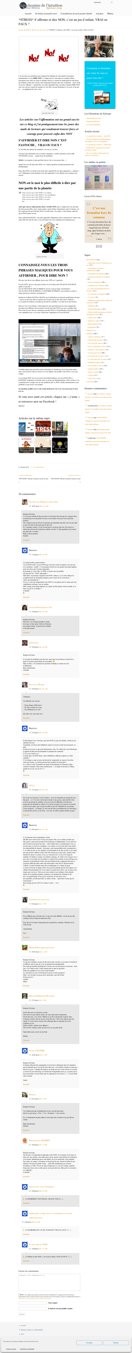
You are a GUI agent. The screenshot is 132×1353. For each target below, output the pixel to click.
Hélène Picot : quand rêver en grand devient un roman (97, 149)
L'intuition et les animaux (98, 284)
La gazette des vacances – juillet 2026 (99, 144)
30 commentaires (38, 467)
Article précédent (25, 475)
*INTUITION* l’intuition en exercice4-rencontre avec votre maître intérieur (97, 419)
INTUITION (93, 258)
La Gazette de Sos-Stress (98, 354)
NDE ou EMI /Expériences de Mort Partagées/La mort (99, 311)
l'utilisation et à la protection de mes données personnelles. (35, 1298)
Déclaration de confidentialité (27, 1349)
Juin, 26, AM (44, 506)
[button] (99, 234)
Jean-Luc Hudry (37, 684)
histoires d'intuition (96, 280)
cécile (32, 785)
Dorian (32, 1094)
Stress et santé (95, 370)
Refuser (116, 1343)
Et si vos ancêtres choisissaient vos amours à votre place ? (97, 154)
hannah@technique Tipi (40, 607)
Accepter (89, 1343)
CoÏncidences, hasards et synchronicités (95, 267)
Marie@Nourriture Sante (41, 947)
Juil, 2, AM (43, 952)
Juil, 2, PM (42, 1000)
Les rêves (93, 295)
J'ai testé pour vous (96, 351)
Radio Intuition (94, 322)
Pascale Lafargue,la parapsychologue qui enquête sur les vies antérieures (98, 140)
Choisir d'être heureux (97, 338)
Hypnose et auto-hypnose (98, 348)
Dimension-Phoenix (93, 121)
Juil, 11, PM (43, 1145)
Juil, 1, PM (42, 904)
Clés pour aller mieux (40, 30)
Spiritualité (93, 325)
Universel (92, 380)
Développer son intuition (98, 272)
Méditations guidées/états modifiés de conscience (99, 300)
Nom (52, 1303)
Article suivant (74, 475)
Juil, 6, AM (42, 1099)
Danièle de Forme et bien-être (43, 501)
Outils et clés (94, 316)
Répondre (26, 540)
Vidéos (93, 373)
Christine (33, 642)
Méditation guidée (96, 361)
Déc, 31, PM (43, 1249)
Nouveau (91, 329)
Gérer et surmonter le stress (99, 345)
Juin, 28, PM (43, 732)
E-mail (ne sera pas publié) (60, 1308)
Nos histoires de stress (97, 364)
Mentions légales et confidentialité (32, 1330)
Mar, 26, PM (43, 1191)
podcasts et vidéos (96, 319)
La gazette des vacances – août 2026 (98, 136)
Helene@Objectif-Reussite (42, 995)
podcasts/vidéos (95, 367)
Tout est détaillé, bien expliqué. (99, 210)
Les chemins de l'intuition (41, 5)
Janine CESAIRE (37, 1050)
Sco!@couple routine (39, 899)
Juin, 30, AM (43, 790)
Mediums (93, 304)
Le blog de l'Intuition (93, 124)
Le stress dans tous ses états (99, 357)
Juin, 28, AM (43, 689)
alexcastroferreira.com (94, 118)
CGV (22, 1334)
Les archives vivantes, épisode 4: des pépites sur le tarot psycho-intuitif (98, 395)
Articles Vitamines (96, 335)
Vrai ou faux (94, 377)
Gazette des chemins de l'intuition (98, 276)
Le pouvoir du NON (38, 1244)
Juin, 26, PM (43, 554)
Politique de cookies (11, 1349)
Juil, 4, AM (43, 1055)
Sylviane (90, 392)
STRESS (28, 30)
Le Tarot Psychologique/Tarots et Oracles (98, 288)
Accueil (21, 30)
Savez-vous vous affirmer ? (42, 1186)
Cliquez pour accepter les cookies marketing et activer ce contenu (50, 343)
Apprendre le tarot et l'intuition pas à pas (99, 262)
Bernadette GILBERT (39, 1140)
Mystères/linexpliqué (97, 307)
